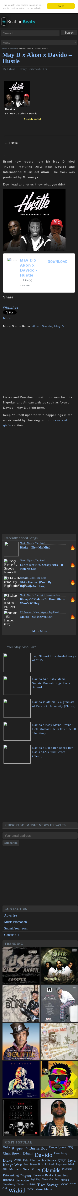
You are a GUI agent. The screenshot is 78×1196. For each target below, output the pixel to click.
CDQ (70, 1147)
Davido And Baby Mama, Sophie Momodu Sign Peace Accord (51, 683)
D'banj (28, 1153)
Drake (7, 1160)
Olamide (51, 1170)
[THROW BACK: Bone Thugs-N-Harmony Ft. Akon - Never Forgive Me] (59, 965)
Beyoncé (19, 1148)
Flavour (35, 1160)
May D (59, 326)
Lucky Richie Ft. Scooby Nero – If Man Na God (41, 566)
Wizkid (17, 1190)
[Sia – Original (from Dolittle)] (21, 1041)
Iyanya (62, 1160)
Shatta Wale (47, 1179)
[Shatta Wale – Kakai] (59, 1079)
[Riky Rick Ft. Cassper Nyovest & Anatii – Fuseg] (21, 965)
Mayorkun (61, 1164)
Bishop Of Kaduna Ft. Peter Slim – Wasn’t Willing (42, 601)
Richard (11, 69)
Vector (64, 1184)
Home (4, 48)
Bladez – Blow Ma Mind (35, 547)
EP (21, 612)
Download (58, 262)
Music (23, 543)
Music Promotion (15, 922)
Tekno (21, 1184)
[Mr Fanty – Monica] (21, 1079)
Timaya (31, 1183)
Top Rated (40, 543)
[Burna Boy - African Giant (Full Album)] (59, 1041)
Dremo (17, 1159)
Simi (57, 1179)
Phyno (25, 1175)
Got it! (61, 6)
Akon (36, 326)
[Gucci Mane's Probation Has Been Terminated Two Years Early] (59, 1117)
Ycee (30, 1189)
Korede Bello (36, 1164)
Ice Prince (49, 1160)
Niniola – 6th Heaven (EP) (36, 616)
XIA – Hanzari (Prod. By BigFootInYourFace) (35, 584)
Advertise (10, 915)
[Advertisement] (38, 361)
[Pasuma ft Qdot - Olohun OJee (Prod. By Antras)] (59, 1003)
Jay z (72, 1160)
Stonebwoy (9, 1184)
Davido (47, 326)
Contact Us (11, 935)
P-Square (67, 1168)
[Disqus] (39, 482)
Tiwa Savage (48, 1184)
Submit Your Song (16, 928)
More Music (40, 631)
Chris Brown (12, 1153)
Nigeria (30, 543)
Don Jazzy (61, 1153)
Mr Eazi (15, 1169)
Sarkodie (22, 1180)
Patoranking (11, 1175)
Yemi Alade (43, 1189)
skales (65, 1179)
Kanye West (12, 1165)
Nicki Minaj (31, 1169)
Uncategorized (53, 595)
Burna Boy (38, 1148)
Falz (25, 1160)
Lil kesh (49, 1164)
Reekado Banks (43, 1175)
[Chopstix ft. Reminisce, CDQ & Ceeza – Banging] (21, 1117)
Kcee (26, 1164)
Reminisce (61, 1175)
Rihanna (8, 1180)
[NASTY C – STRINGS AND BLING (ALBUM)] (21, 1003)
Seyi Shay (36, 1179)
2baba (6, 1147)
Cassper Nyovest (57, 1147)
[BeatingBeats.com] (20, 16)
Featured (13, 48)
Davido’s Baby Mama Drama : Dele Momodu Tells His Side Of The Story (54, 729)
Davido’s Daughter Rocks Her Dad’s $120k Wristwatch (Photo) (52, 752)
